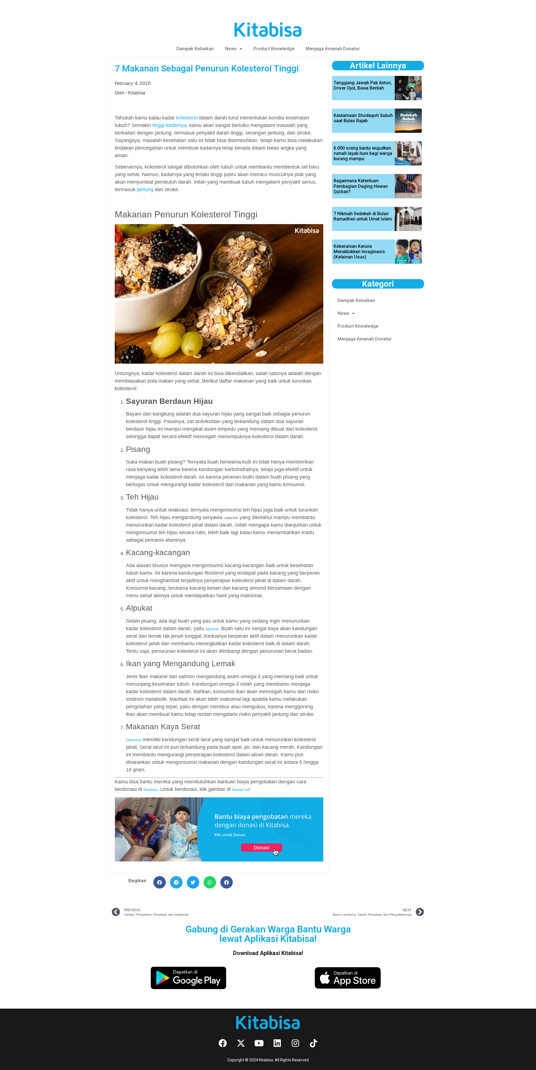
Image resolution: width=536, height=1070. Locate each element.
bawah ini (240, 789)
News (231, 48)
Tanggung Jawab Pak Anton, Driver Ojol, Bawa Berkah (363, 85)
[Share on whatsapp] (210, 882)
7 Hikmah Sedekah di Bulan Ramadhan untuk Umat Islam (363, 216)
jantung (145, 189)
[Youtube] (259, 1043)
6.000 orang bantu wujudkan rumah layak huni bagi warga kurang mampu (363, 153)
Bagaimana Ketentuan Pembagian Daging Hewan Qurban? (361, 186)
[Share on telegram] (176, 882)
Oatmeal (133, 740)
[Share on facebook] (159, 882)
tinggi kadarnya (169, 125)
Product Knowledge (274, 48)
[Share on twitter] (193, 882)
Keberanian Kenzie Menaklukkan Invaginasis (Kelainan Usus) (359, 252)
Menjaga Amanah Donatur (333, 48)
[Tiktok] (313, 1043)
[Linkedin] (277, 1043)
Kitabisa (150, 789)
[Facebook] (222, 1043)
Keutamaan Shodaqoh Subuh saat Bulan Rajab (363, 118)
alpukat (211, 629)
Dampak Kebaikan (195, 48)
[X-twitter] (241, 1043)
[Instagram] (295, 1043)
